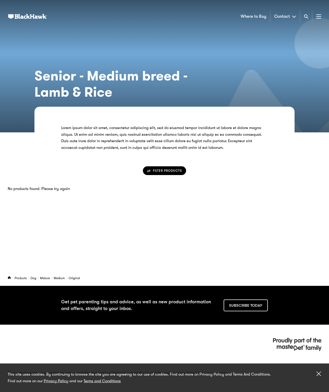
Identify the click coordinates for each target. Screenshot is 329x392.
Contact (282, 16)
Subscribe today (245, 305)
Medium (60, 278)
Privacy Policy (56, 381)
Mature (45, 278)
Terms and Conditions (102, 381)
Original (74, 278)
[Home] (10, 278)
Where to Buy (253, 16)
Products (21, 278)
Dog (34, 278)
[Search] (306, 16)
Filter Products (167, 171)
